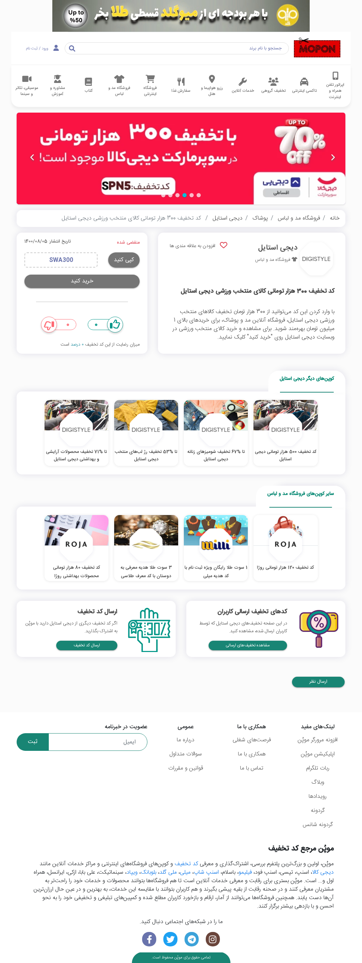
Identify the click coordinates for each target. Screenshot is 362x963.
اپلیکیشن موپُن (318, 754)
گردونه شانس (318, 825)
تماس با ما (251, 768)
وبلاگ (317, 782)
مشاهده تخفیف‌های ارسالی (248, 645)
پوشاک (260, 218)
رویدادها (318, 796)
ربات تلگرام (317, 768)
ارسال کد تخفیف (87, 645)
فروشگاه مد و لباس (299, 218)
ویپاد (132, 872)
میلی (185, 872)
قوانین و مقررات (185, 768)
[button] (199, 195)
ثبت (32, 742)
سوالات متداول (185, 754)
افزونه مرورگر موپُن (318, 740)
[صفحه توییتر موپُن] (170, 939)
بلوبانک (148, 872)
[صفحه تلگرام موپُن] (191, 939)
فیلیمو (245, 872)
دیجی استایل (227, 218)
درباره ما (185, 740)
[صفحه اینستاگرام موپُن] (212, 939)
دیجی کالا (323, 872)
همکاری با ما (251, 754)
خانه (335, 218)
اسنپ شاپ (206, 872)
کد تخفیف (186, 864)
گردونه (318, 810)
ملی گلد (168, 872)
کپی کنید (124, 260)
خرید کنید (82, 281)
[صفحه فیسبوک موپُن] (149, 939)
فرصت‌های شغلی (252, 740)
